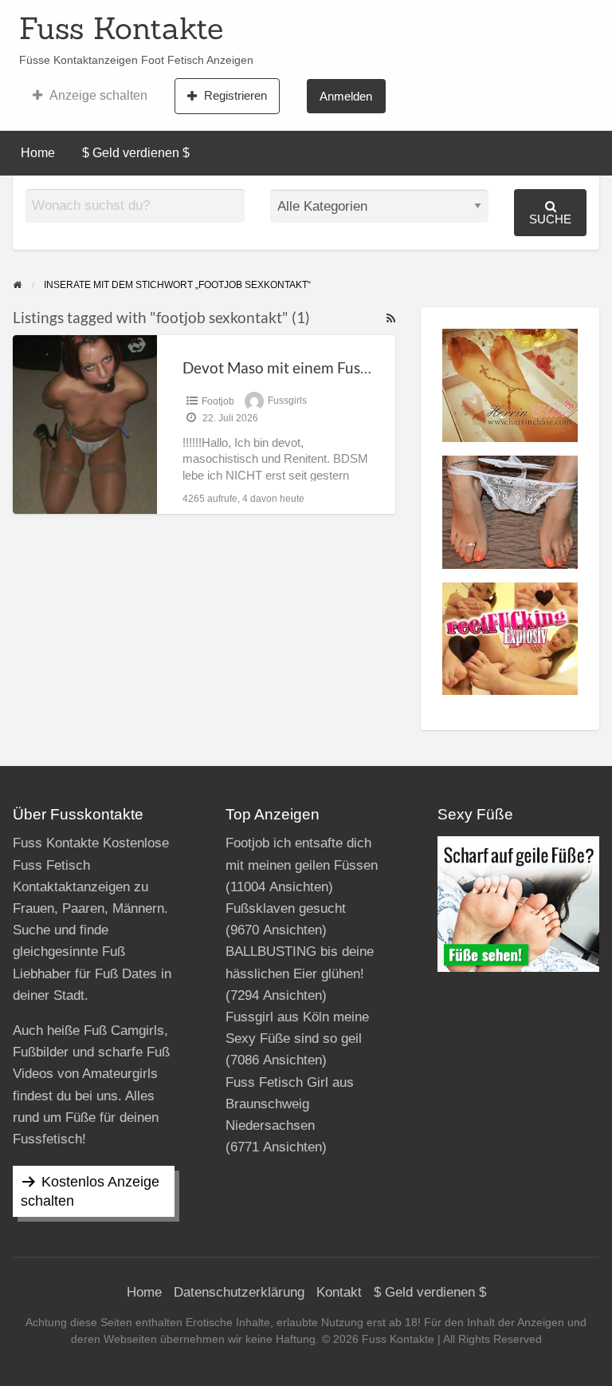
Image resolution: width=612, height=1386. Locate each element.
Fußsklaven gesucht (286, 908)
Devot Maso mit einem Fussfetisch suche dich (333, 367)
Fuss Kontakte (121, 28)
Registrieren (235, 95)
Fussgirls (287, 401)
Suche (550, 219)
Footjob (218, 401)
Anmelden (346, 96)
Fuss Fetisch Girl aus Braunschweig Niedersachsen (290, 1104)
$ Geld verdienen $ (136, 153)
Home (38, 153)
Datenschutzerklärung (239, 1292)
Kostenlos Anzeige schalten (90, 1191)
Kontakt (339, 1292)
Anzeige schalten (98, 95)
